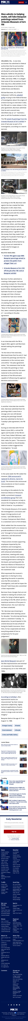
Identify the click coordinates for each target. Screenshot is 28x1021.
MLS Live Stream (17, 997)
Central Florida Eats (5, 931)
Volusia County (4, 870)
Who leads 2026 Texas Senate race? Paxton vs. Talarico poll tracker (9, 764)
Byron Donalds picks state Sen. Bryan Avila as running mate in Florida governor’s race (17, 808)
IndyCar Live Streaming (16, 984)
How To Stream (5, 921)
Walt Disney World (5, 911)
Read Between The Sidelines (17, 906)
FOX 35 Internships (5, 947)
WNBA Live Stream (17, 995)
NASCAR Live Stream (16, 981)
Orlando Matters (5, 926)
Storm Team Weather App (16, 870)
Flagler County (4, 860)
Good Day (16, 882)
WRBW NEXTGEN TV (5, 958)
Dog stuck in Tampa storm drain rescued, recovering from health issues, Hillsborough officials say (8, 752)
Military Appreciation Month (5, 876)
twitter (11, 1005)
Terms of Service (15, 839)
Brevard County (4, 858)
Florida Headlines (5, 852)
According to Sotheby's (9, 697)
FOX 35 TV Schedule (5, 922)
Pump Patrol (4, 884)
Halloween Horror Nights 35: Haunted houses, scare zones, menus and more (17, 789)
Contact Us (3, 942)
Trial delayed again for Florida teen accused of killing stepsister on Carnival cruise (17, 795)
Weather (15, 850)
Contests (4, 970)
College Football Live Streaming (16, 976)
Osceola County (5, 867)
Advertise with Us (5, 955)
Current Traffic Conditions (4, 886)
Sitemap (3, 878)
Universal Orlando (5, 915)
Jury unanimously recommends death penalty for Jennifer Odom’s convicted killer (9, 771)
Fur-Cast (15, 896)
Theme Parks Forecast (16, 862)
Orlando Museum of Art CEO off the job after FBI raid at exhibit (14, 170)
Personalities (4, 944)
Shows (3, 919)
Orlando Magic (16, 908)
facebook (8, 1005)
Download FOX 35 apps (5, 953)
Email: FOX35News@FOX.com (18, 940)
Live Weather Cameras (16, 852)
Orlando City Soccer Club (17, 910)
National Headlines (5, 857)
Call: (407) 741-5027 (17, 937)
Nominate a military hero (5, 873)
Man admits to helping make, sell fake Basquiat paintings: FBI (12, 48)
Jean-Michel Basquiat (8, 661)
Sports (15, 903)
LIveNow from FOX (5, 929)
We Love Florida (16, 884)
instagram (14, 1005)
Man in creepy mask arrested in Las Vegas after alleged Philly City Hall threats (9, 758)
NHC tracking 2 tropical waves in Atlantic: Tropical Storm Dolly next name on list (18, 802)
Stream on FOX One (16, 971)
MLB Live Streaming (17, 979)
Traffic (3, 882)
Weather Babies (16, 887)
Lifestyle (17, 730)
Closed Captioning (5, 963)
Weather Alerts (16, 855)
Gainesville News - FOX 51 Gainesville (17, 923)
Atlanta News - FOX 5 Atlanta (17, 929)
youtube (17, 1005)
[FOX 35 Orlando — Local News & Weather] (5, 2)
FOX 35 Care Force (17, 886)
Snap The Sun (16, 873)
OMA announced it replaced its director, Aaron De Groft (12, 478)
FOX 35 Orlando (4, 27)
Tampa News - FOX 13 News (17, 926)
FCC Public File (4, 965)
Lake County (4, 862)
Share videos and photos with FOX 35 (17, 943)
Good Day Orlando (5, 924)
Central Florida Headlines (4, 854)
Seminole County (5, 869)
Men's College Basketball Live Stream (16, 988)
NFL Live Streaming (17, 974)
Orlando (17, 725)
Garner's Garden (16, 894)
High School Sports (17, 913)
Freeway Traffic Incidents (4, 889)
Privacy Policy (15, 838)
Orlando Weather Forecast (17, 857)
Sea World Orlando (5, 913)
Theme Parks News (5, 910)
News (3, 850)
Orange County (11, 27)
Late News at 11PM (5, 928)
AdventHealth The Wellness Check (17, 890)
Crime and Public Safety (10, 735)
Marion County (4, 863)
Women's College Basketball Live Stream (17, 993)
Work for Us (4, 946)
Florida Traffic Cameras (4, 892)
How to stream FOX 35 (5, 938)
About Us (4, 936)
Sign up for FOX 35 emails (5, 950)
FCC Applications (5, 966)
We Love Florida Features (5, 907)
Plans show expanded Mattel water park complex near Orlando (17, 782)
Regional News (16, 920)
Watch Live (21, 2)
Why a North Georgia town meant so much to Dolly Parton (9, 745)
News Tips (16, 936)
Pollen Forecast (16, 866)
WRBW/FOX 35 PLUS (4, 961)
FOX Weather (16, 868)
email (19, 1005)
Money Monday (16, 899)
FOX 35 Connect (16, 945)
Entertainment (7, 730)
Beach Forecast (16, 864)
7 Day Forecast (16, 860)
